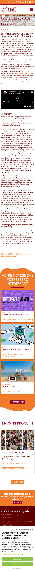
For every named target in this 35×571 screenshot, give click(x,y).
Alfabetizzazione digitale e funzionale (13, 468)
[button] (31, 9)
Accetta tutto (18, 559)
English (9, 2)
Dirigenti (12, 254)
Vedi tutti (17, 482)
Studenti (4, 354)
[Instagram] (27, 2)
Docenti (4, 254)
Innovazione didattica (9, 256)
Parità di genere (27, 319)
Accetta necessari (17, 564)
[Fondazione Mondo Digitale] (9, 9)
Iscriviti (17, 502)
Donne (4, 319)
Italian (4, 2)
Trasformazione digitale (15, 319)
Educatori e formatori (24, 254)
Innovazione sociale (14, 391)
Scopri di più (17, 402)
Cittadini (4, 391)
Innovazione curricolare (9, 466)
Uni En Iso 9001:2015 (7, 523)
